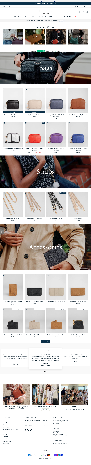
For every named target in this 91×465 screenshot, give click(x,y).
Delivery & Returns (7, 417)
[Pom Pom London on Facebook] (28, 430)
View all (45, 341)
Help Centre (5, 422)
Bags (26, 16)
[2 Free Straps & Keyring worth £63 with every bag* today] (16, 394)
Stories (58, 16)
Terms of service (6, 427)
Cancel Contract (6, 446)
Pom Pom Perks (67, 16)
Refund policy (6, 432)
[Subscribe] (45, 425)
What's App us (56, 428)
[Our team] (74, 394)
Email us (55, 426)
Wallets (40, 16)
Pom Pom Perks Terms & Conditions (11, 429)
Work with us (5, 436)
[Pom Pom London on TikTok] (31, 430)
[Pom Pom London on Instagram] (25, 430)
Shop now (16, 411)
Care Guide (5, 434)
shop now (45, 409)
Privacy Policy (6, 443)
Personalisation (6, 439)
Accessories (49, 16)
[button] (4, 89)
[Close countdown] (89, 20)
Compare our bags (7, 441)
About (4, 6)
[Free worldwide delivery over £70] (45, 394)
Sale (76, 16)
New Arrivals (18, 16)
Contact (8, 6)
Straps (33, 16)
